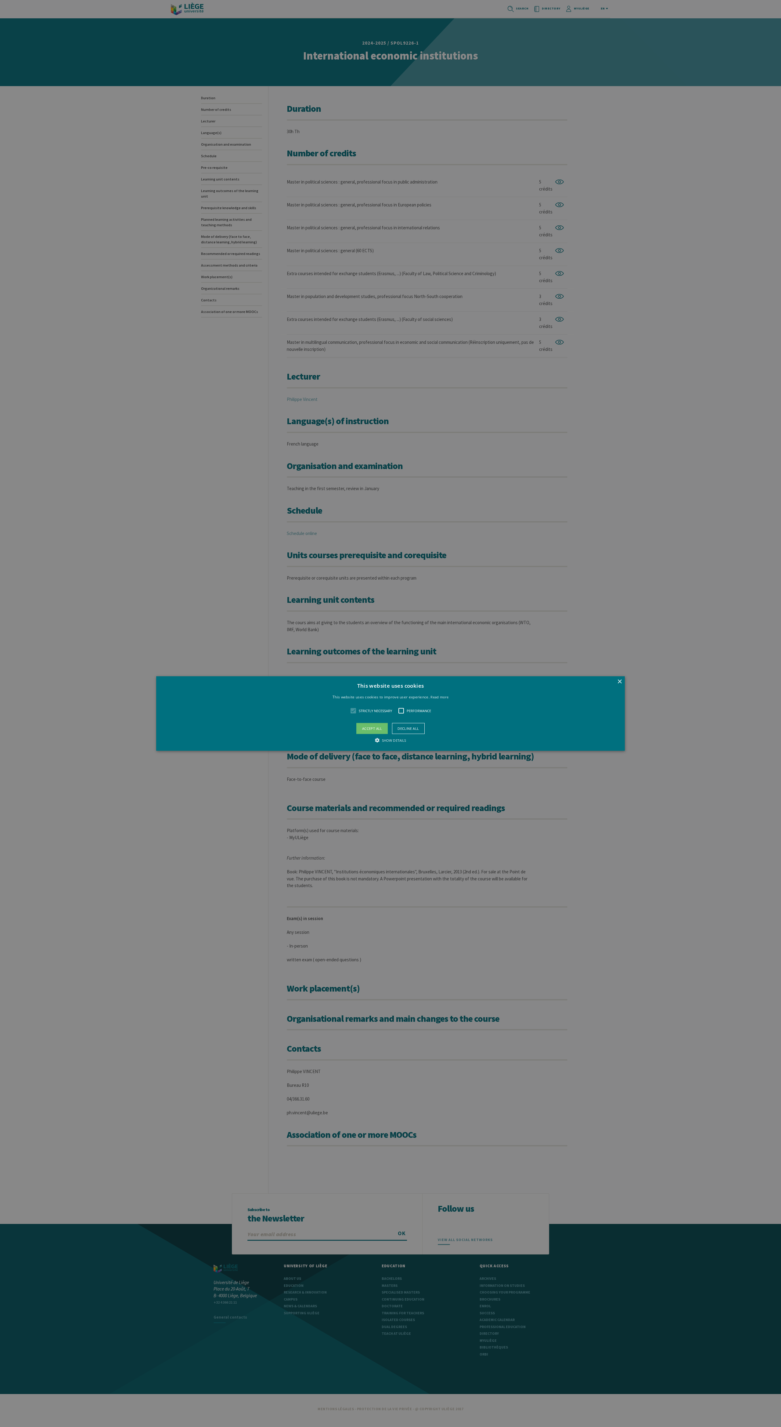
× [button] (619, 681)
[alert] (390, 713)
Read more (439, 696)
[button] (390, 713)
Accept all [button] (372, 728)
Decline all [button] (408, 728)
